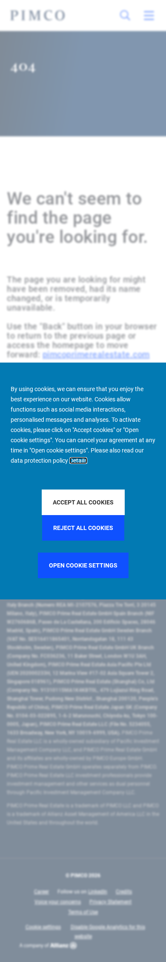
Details (78, 460)
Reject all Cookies (83, 527)
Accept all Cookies (83, 502)
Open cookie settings (83, 565)
